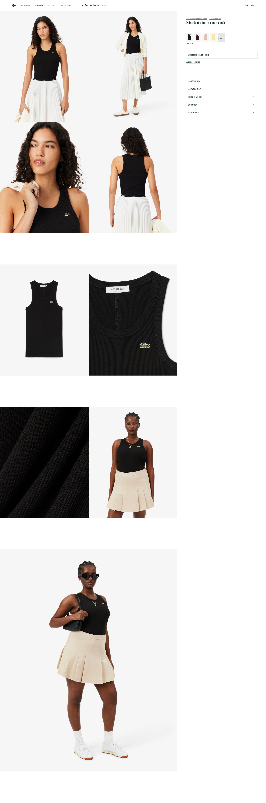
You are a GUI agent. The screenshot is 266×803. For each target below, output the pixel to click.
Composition (194, 89)
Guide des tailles (193, 62)
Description (194, 81)
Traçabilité (193, 113)
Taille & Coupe (195, 97)
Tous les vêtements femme (196, 19)
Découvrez (65, 5)
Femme (39, 5)
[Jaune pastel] (213, 37)
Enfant (51, 5)
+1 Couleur (221, 37)
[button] (252, 5)
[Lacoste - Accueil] (14, 5)
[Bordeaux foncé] (197, 37)
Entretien (192, 105)
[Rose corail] (205, 37)
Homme (25, 5)
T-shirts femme (215, 19)
